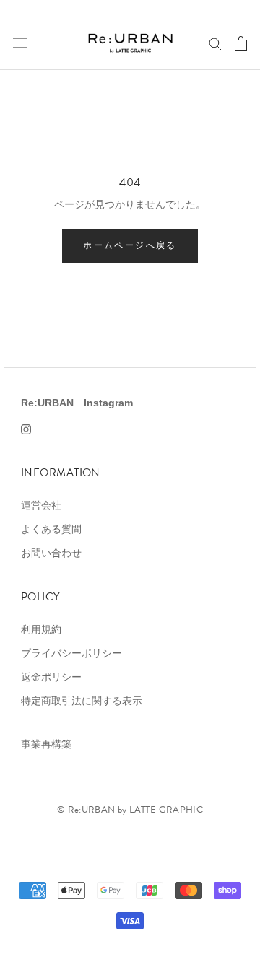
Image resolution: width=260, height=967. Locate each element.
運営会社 (41, 505)
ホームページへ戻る (130, 245)
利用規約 (41, 629)
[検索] (215, 43)
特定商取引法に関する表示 (81, 700)
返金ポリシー (51, 677)
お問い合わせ (51, 553)
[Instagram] (26, 429)
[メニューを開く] (20, 43)
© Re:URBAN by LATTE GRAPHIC (130, 809)
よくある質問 (51, 529)
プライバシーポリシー (71, 653)
